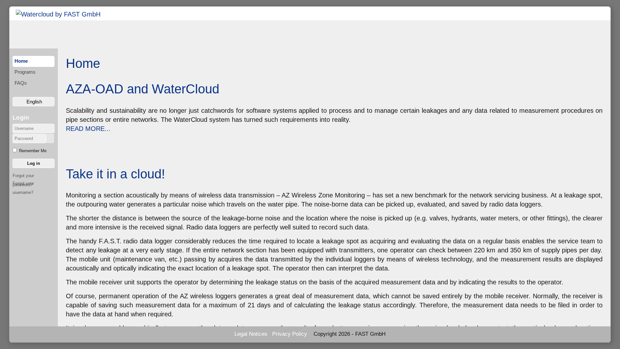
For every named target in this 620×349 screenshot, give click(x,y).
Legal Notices (250, 334)
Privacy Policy (289, 334)
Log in (33, 163)
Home (21, 61)
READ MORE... (88, 128)
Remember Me (32, 150)
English (33, 101)
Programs (25, 72)
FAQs (21, 83)
